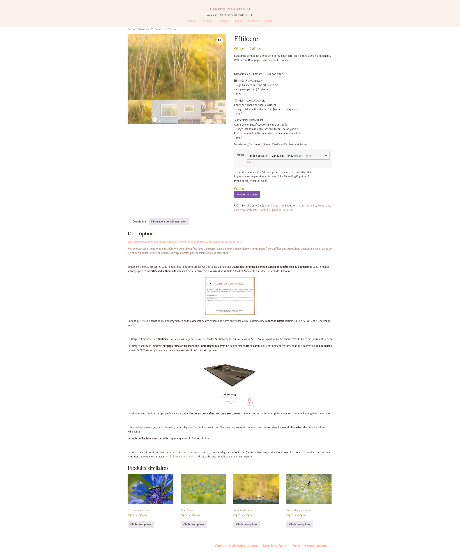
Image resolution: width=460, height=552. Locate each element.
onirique (266, 210)
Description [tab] (139, 221)
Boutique (206, 20)
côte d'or (239, 210)
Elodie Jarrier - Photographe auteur (230, 8)
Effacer (250, 162)
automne (311, 205)
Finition (240, 154)
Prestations (223, 20)
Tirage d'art (157, 29)
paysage (276, 210)
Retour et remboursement (311, 545)
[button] (220, 40)
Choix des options (140, 524)
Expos (238, 20)
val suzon (288, 210)
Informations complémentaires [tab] (168, 221)
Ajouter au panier (247, 194)
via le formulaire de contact (182, 456)
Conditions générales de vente (236, 545)
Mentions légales (275, 545)
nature (256, 210)
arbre (302, 205)
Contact (268, 20)
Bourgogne (324, 205)
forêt (248, 210)
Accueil (191, 20)
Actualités (253, 20)
